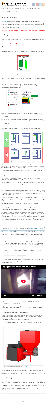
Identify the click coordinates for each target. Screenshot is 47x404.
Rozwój (2, 11)
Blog (12, 11)
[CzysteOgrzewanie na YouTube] (37, 4)
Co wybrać (17, 8)
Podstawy (11, 8)
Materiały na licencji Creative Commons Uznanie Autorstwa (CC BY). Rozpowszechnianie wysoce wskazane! (19, 401)
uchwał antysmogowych (10, 31)
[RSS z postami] (43, 4)
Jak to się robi (30, 8)
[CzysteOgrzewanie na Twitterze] (40, 4)
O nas (16, 11)
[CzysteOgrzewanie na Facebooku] (33, 4)
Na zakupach (23, 8)
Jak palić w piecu (37, 8)
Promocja (8, 11)
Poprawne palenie (5, 21)
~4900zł (25, 366)
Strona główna (4, 8)
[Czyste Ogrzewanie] (14, 3)
